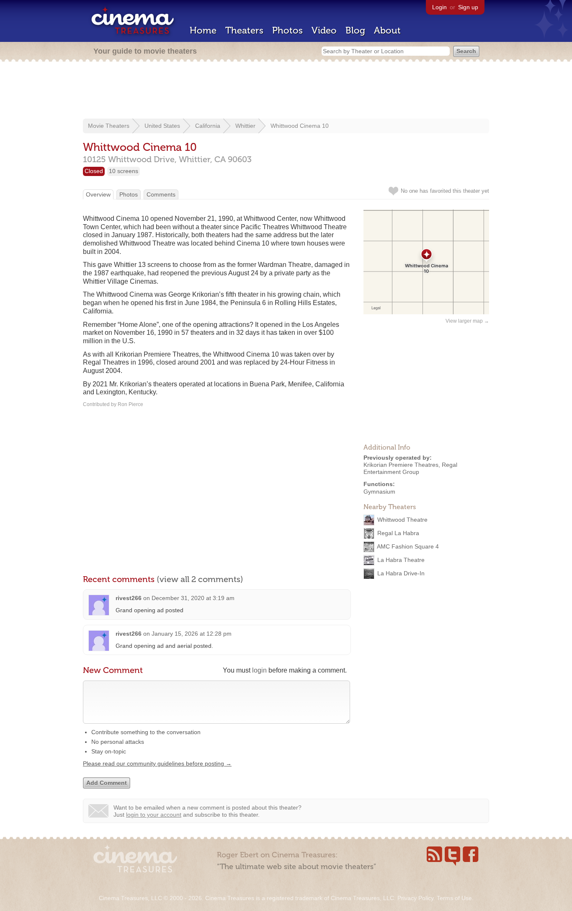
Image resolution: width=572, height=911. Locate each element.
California (207, 125)
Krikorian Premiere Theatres (400, 464)
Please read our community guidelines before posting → (157, 763)
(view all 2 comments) (200, 579)
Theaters (244, 30)
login (259, 670)
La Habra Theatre (401, 559)
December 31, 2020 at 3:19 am (193, 598)
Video (324, 30)
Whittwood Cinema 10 (300, 125)
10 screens (123, 171)
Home (203, 30)
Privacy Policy (415, 898)
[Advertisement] (286, 91)
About (387, 30)
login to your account (153, 814)
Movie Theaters (108, 125)
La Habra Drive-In (401, 573)
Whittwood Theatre (402, 519)
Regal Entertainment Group (410, 468)
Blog (355, 30)
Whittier (245, 125)
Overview (98, 194)
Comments (161, 194)
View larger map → (467, 321)
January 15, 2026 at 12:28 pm (192, 633)
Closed (94, 171)
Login (439, 7)
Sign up (468, 7)
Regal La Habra (398, 533)
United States (162, 125)
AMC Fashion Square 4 (408, 546)
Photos (287, 30)
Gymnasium (379, 491)
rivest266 (129, 598)
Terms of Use (454, 898)
